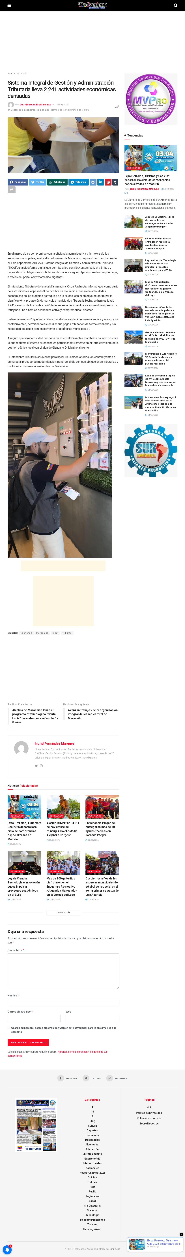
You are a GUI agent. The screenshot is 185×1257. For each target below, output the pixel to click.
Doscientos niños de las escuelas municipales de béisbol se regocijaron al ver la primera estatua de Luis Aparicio (102, 886)
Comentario (16, 950)
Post (92, 1186)
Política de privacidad (149, 1112)
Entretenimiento (92, 1153)
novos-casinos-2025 (92, 1172)
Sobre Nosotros (149, 1123)
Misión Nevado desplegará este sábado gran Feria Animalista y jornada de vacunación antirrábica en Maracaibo (160, 404)
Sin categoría (92, 1205)
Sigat (56, 633)
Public (92, 1191)
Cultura (92, 1125)
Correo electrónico (20, 1011)
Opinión (92, 1177)
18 (92, 1111)
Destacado (21, 73)
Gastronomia (92, 1158)
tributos (67, 633)
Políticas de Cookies (149, 1118)
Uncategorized (92, 1229)
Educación (92, 1149)
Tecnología (92, 1215)
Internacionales (92, 1163)
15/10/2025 (62, 104)
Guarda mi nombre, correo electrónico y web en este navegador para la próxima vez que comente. (63, 1029)
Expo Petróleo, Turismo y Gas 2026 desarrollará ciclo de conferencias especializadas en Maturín (24, 831)
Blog (92, 1121)
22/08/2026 (15, 844)
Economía (29, 109)
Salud (92, 1201)
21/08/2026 (152, 390)
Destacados (92, 1139)
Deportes (94, 871)
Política (92, 1182)
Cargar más (63, 912)
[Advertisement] (92, 41)
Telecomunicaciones (92, 1219)
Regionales (42, 109)
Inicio (10, 73)
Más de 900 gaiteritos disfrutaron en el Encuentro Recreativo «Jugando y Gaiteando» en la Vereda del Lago (62, 886)
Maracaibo (42, 633)
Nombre (14, 995)
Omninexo (115, 1249)
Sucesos (92, 1210)
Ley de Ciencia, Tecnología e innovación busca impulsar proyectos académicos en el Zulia (24, 886)
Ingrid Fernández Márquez (35, 104)
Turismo (92, 1224)
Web (68, 1011)
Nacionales (92, 1168)
